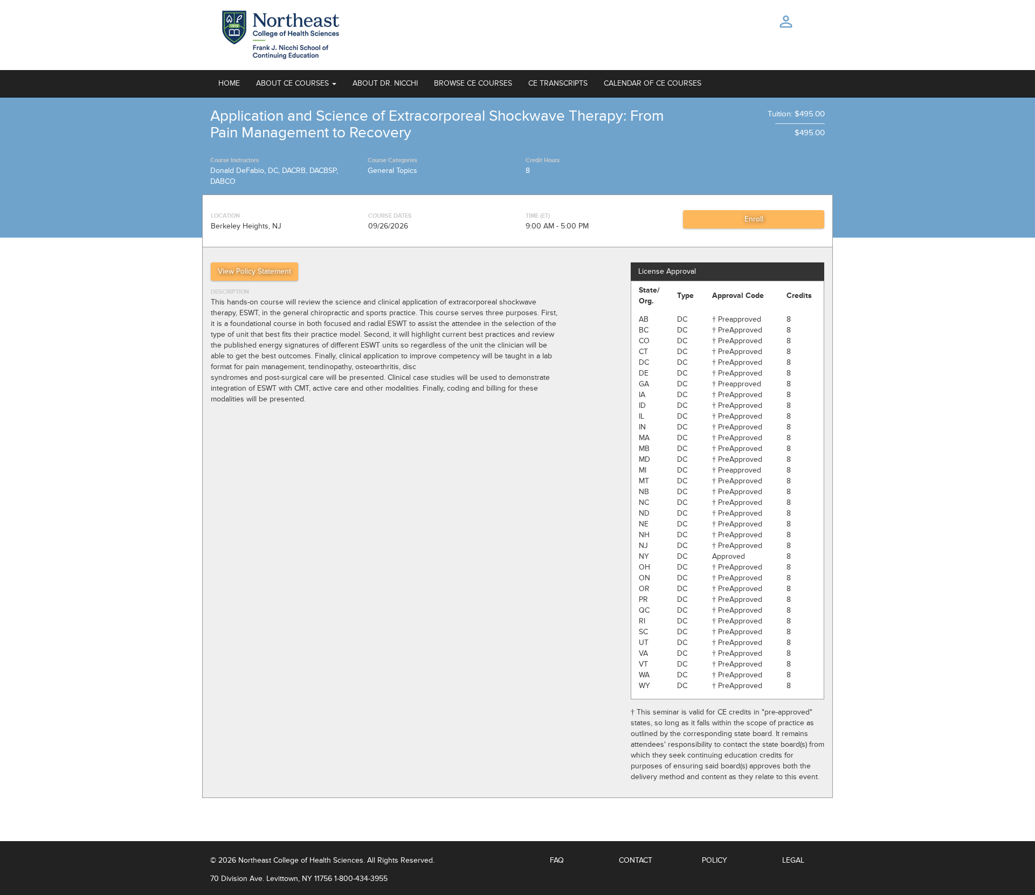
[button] (296, 83)
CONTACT (635, 860)
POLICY (714, 860)
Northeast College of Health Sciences (300, 860)
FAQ (557, 860)
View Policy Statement (254, 271)
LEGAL (793, 860)
